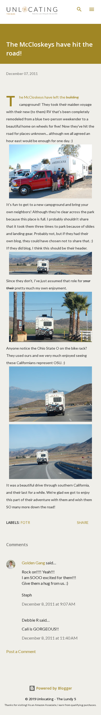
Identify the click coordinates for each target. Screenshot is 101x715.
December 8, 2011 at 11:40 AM (50, 637)
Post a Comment (21, 651)
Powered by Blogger (53, 688)
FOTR (25, 522)
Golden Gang (33, 562)
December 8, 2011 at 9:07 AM (48, 603)
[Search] (79, 9)
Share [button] (83, 522)
